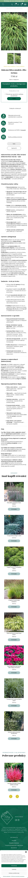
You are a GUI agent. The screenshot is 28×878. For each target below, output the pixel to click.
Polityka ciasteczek (6, 876)
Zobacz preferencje (14, 873)
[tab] (14, 144)
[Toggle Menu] (25, 4)
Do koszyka (14, 509)
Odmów (14, 869)
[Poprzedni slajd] (10, 796)
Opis (14, 143)
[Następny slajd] (17, 796)
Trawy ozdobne (12, 7)
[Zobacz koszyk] (21, 4)
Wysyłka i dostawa (14, 843)
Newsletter (14, 847)
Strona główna (4, 7)
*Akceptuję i (14, 95)
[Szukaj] (12, 4)
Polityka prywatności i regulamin (17, 876)
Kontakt (14, 840)
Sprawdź (23, 130)
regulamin (15, 94)
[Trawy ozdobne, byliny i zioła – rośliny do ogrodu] (3, 4)
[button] (26, 852)
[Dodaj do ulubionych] (6, 483)
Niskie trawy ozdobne (22, 7)
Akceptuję (14, 865)
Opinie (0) (14, 148)
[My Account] (18, 4)
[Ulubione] (15, 4)
